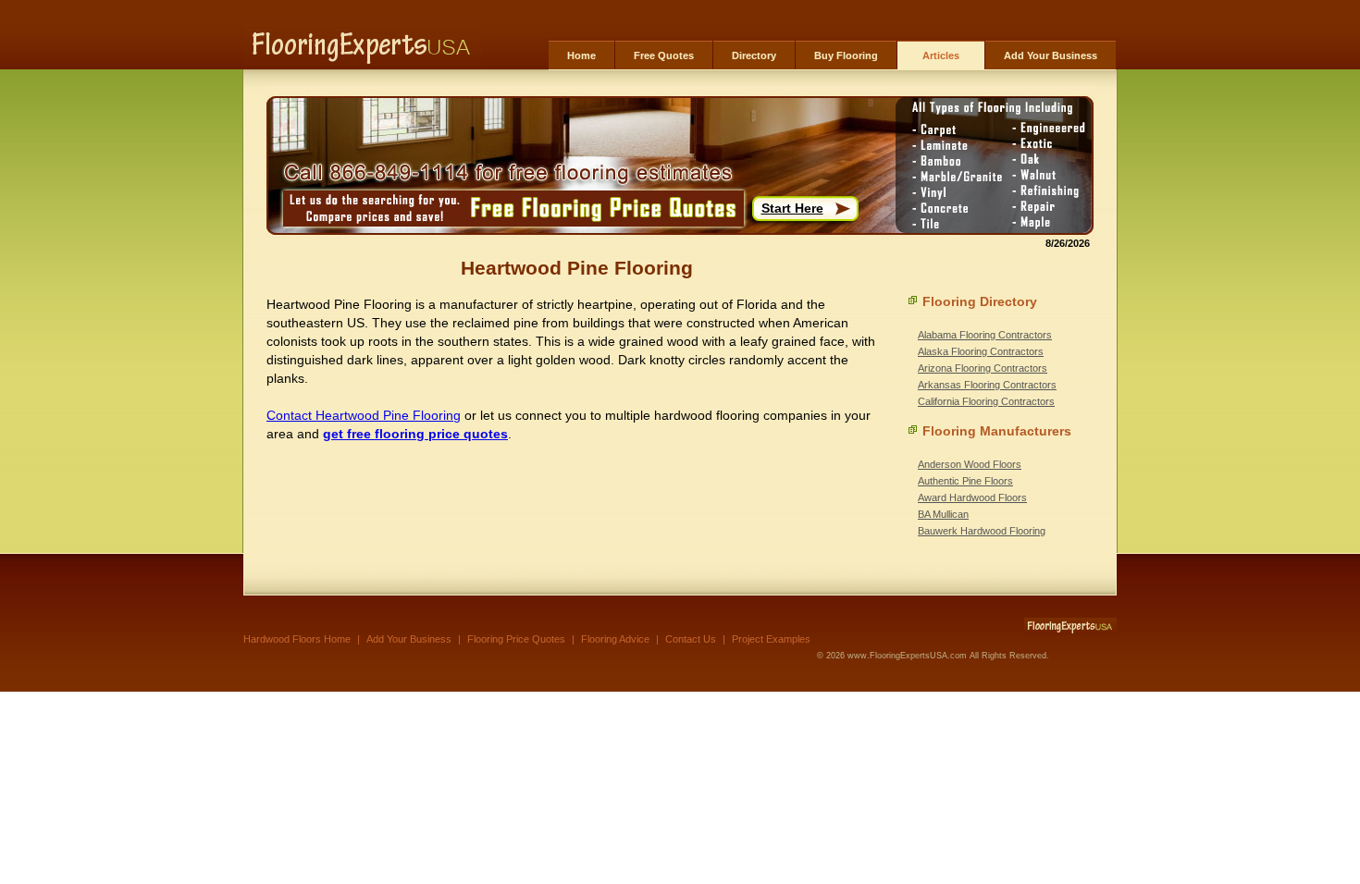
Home (581, 55)
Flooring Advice (615, 639)
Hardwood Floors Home (297, 639)
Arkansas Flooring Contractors (987, 384)
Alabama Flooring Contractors (985, 334)
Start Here (792, 208)
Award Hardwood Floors (972, 497)
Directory (754, 55)
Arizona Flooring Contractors (982, 368)
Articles (940, 55)
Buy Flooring (846, 55)
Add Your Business (1050, 55)
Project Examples (771, 639)
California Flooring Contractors (986, 401)
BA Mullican (943, 514)
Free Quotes (664, 55)
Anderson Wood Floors (969, 464)
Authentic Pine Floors (965, 480)
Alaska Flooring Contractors (981, 351)
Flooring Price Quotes (516, 639)
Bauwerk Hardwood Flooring (981, 530)
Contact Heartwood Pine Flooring (363, 415)
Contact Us (690, 639)
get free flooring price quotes (415, 433)
